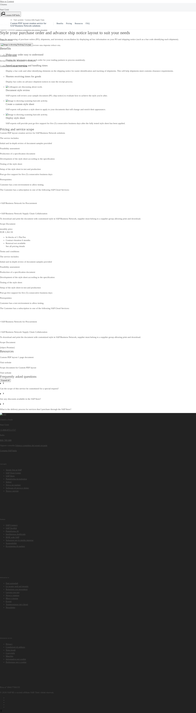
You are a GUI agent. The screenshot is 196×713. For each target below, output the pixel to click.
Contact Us (5, 66)
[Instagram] (101, 704)
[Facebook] (101, 697)
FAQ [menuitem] (88, 23)
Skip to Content (7, 1)
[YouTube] (101, 699)
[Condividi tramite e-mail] (101, 706)
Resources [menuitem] (79, 23)
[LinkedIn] (101, 702)
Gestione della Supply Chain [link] (34, 20)
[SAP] (3, 414)
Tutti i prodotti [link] (18, 20)
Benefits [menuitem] (60, 23)
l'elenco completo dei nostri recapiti (31, 445)
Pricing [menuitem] (69, 23)
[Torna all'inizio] (1, 711)
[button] (11, 20)
